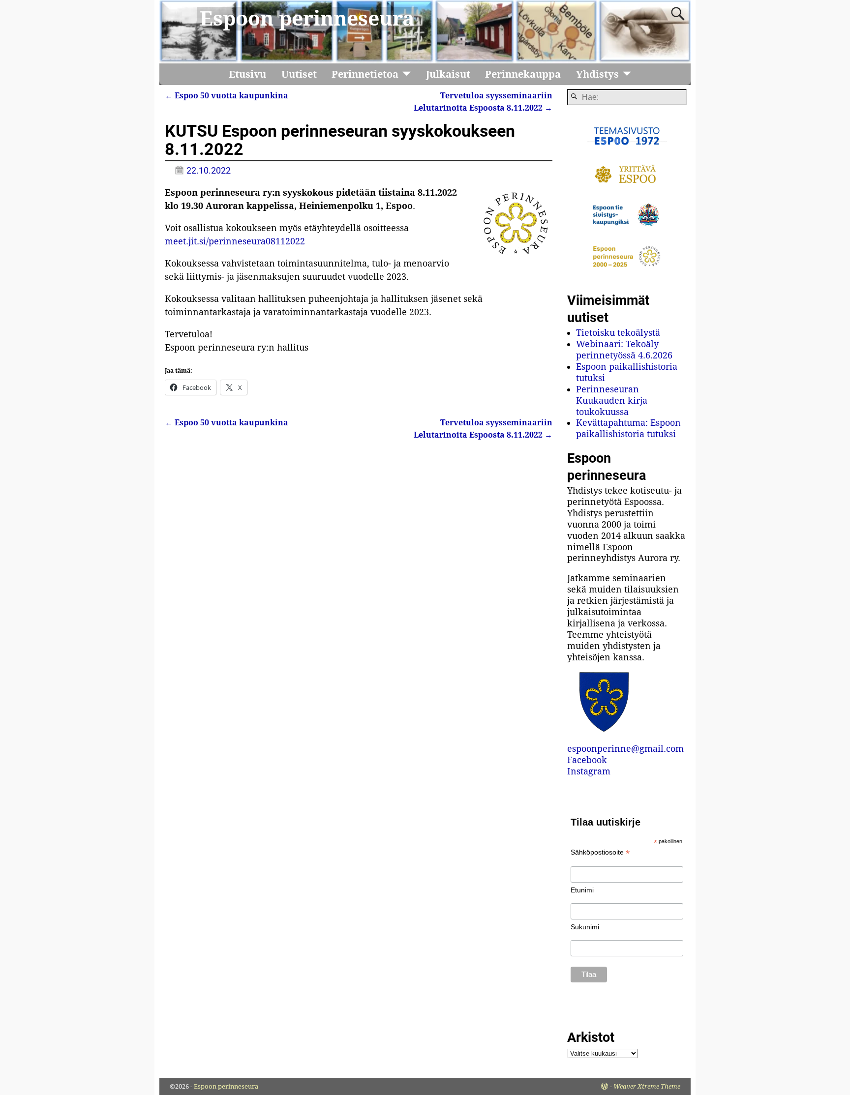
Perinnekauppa (523, 74)
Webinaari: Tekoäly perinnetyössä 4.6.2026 (624, 349)
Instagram (588, 771)
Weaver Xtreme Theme (646, 1086)
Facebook (587, 760)
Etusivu (247, 74)
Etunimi (582, 890)
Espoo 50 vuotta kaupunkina (226, 95)
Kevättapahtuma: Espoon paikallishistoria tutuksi (628, 428)
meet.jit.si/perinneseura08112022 (235, 241)
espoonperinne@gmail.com (625, 748)
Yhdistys (597, 74)
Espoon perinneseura (307, 18)
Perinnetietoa (365, 74)
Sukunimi (585, 927)
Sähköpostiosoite (600, 852)
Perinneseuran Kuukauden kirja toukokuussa (611, 400)
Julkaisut (448, 74)
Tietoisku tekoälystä (618, 332)
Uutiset (299, 74)
